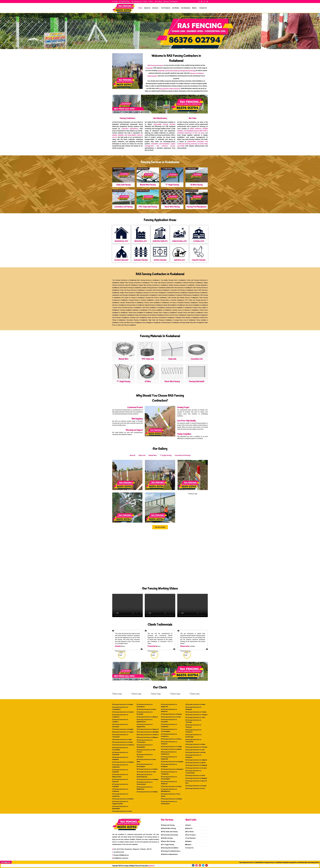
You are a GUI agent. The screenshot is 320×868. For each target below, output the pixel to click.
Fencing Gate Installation (170, 848)
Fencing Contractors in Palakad (147, 792)
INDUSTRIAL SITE (140, 241)
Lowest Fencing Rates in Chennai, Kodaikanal (169, 300)
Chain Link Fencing (123, 185)
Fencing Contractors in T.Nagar (172, 746)
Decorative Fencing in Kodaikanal (136, 320)
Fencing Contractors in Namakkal (148, 732)
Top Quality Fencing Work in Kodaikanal (173, 280)
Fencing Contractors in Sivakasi (172, 799)
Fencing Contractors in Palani (196, 744)
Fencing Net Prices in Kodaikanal (156, 297)
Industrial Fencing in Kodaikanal (197, 292)
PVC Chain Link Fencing (148, 207)
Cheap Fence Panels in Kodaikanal (196, 315)
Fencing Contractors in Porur (196, 788)
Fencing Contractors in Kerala (196, 752)
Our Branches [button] (185, 8)
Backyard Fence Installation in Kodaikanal (178, 307)
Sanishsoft (151, 866)
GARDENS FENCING (141, 260)
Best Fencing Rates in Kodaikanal (147, 295)
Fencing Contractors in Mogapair (197, 778)
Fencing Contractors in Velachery (148, 734)
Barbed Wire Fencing (148, 185)
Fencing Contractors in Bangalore (172, 769)
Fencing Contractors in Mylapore (148, 737)
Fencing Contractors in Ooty (195, 749)
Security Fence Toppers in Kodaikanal (165, 312)
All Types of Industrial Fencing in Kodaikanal (183, 302)
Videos (189, 844)
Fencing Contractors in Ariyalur (123, 704)
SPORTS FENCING (160, 260)
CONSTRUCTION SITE (160, 241)
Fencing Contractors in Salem (196, 704)
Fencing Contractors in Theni (196, 717)
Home (189, 825)
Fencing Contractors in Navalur (172, 749)
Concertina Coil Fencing (123, 207)
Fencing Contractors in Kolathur (124, 799)
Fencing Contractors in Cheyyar (197, 785)
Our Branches (191, 838)
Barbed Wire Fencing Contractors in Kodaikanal (134, 282)
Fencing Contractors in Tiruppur (124, 732)
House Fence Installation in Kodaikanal (140, 312)
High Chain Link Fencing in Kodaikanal (160, 320)
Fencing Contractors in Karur (147, 709)
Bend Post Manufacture (170, 854)
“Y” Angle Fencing (168, 844)
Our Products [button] (165, 8)
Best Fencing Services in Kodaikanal (148, 280)
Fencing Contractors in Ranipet (172, 714)
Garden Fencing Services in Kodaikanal (153, 287)
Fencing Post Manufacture (196, 207)
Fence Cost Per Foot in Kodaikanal (175, 315)
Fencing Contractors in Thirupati (197, 747)
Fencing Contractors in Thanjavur (197, 714)
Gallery (189, 841)
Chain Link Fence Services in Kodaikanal (132, 290)
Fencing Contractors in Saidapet (124, 762)
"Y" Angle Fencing (172, 185)
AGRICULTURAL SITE (179, 241)
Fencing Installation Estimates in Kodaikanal (133, 310)
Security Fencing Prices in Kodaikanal (131, 302)
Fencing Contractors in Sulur (147, 772)
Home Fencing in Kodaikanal (166, 295)
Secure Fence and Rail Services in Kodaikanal (127, 307)
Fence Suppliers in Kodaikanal (151, 322)
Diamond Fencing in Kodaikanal (192, 282)
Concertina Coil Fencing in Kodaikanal (181, 290)
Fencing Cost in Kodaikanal (138, 317)
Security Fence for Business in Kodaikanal (185, 310)
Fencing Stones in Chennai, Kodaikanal (141, 300)
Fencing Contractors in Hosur (123, 811)
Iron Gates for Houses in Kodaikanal (133, 297)
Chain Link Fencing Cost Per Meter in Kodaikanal (149, 315)
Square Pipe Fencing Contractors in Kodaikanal (153, 285)
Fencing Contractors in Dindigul (123, 729)
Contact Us (203, 8)
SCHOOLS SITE (198, 241)
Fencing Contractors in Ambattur (124, 745)
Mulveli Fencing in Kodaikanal (153, 305)
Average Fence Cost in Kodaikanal (184, 320)
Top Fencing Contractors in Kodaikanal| (124, 280)
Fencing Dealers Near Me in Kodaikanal (192, 322)
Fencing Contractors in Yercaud (197, 768)
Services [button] (155, 8)
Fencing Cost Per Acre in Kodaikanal (154, 292)
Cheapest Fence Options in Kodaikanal (187, 317)
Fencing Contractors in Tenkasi (196, 712)
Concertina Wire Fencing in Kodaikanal (157, 290)
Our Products (191, 835)
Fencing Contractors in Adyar (123, 739)
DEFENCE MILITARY (121, 260)
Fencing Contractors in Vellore (172, 739)
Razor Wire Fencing (172, 207)
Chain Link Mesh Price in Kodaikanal (131, 322)
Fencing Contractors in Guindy (123, 742)
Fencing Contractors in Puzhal (171, 786)
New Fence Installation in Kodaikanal (197, 305)
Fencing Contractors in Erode (171, 717)
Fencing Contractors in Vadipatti (197, 760)
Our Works (190, 831)
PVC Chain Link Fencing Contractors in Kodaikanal (166, 282)
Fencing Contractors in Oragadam (172, 761)
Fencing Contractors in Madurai (148, 717)
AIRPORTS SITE (179, 260)
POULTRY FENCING (198, 260)
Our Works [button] (175, 8)
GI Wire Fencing (196, 185)
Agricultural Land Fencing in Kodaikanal (124, 295)
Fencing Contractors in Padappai (148, 779)
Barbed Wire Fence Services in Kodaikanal (179, 287)
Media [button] (194, 8)
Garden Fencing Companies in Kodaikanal (181, 285)
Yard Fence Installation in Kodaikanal (153, 307)
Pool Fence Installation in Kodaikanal (160, 310)
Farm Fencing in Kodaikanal (120, 317)
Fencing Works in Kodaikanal (135, 305)
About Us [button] (147, 8)
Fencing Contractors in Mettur (196, 762)
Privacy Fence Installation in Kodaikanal (156, 302)
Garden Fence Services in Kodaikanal (131, 292)
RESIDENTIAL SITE (121, 241)
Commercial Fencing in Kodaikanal (177, 292)
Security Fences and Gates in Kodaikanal (190, 312)
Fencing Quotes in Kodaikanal (170, 322)
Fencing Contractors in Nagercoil (148, 729)
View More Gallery (160, 527)
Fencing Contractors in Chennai (123, 712)
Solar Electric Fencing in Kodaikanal (130, 287)
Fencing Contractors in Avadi (196, 775)
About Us (189, 828)
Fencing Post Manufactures (171, 851)
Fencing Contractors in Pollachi (148, 769)
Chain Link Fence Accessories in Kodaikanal (161, 317)
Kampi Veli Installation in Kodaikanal (174, 305)
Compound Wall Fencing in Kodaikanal (187, 295)
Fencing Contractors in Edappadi (197, 765)
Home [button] (140, 8)
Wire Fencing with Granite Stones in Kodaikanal (183, 297)
